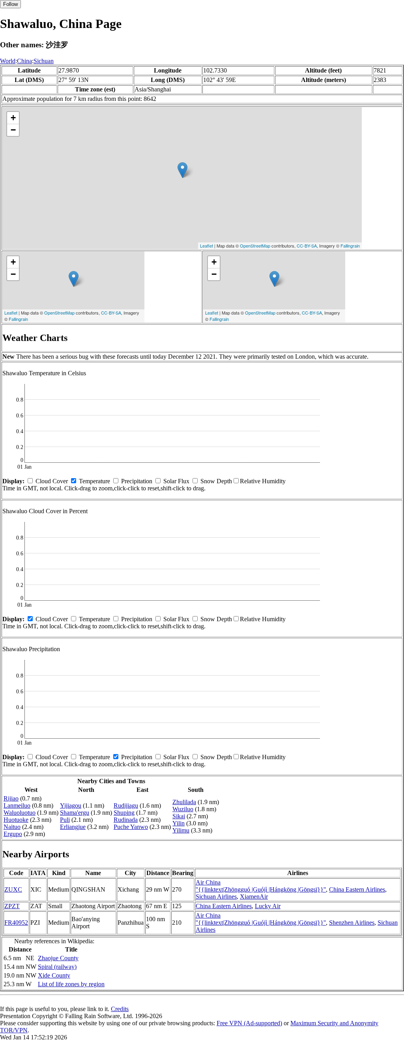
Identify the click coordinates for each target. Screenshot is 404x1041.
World (7, 61)
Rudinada (126, 819)
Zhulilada (184, 802)
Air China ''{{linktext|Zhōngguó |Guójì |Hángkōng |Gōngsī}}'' (261, 886)
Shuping (124, 812)
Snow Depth (216, 481)
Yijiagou (70, 805)
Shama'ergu (74, 812)
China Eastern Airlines (357, 889)
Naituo (12, 826)
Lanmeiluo (17, 805)
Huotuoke (16, 819)
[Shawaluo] (182, 170)
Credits (120, 1009)
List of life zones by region (71, 984)
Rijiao (11, 798)
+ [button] (13, 118)
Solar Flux (176, 481)
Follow (10, 4)
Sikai (178, 816)
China (24, 61)
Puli (65, 819)
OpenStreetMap (255, 245)
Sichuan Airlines (216, 896)
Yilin (178, 823)
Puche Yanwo (131, 826)
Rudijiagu (126, 805)
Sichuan (44, 61)
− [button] (13, 130)
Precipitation (136, 481)
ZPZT (12, 906)
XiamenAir (254, 896)
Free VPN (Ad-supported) (249, 1023)
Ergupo (13, 834)
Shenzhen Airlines (351, 922)
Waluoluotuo (20, 812)
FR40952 (16, 922)
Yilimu (180, 830)
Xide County (54, 975)
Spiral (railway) (57, 966)
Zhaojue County (58, 958)
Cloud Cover (52, 481)
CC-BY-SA (307, 245)
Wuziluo (182, 809)
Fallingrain (350, 245)
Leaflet (206, 245)
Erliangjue (73, 826)
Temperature (94, 481)
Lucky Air (268, 906)
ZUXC (13, 889)
